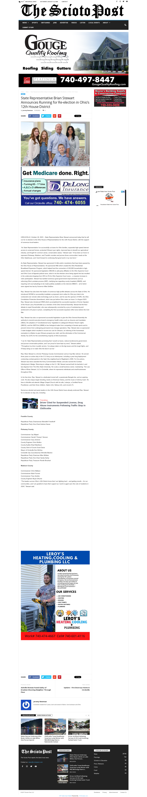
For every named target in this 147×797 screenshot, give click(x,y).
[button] (125, 25)
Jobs (55, 23)
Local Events (94, 23)
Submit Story (28, 27)
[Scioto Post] (73, 11)
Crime (96, 767)
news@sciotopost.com (35, 762)
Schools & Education (100, 760)
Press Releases (99, 764)
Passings (97, 757)
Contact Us (123, 792)
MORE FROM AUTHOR (44, 715)
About (105, 23)
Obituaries (45, 23)
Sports (35, 23)
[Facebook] (117, 1)
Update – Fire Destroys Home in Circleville (77, 688)
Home (22, 92)
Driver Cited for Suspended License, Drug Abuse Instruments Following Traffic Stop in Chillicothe (62, 405)
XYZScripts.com (83, 795)
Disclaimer (97, 792)
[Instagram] (120, 1)
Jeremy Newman (28, 110)
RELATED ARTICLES (28, 715)
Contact (65, 1)
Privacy (105, 792)
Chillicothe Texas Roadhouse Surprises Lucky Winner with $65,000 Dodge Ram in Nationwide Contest (54, 739)
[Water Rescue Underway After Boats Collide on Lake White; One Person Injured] (31, 727)
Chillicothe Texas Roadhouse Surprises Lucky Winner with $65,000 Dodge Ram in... (79, 767)
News (24, 23)
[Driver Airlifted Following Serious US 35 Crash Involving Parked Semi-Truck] (79, 727)
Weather (96, 773)
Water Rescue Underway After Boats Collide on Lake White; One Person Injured (31, 738)
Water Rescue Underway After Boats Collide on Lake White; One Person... (79, 757)
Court (95, 770)
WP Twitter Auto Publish (65, 795)
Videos (74, 23)
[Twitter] (123, 1)
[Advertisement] (55, 221)
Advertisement (113, 792)
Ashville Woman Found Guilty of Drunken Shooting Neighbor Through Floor (36, 689)
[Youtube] (127, 1)
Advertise (64, 23)
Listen (82, 23)
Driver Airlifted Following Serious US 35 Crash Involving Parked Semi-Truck (78, 738)
